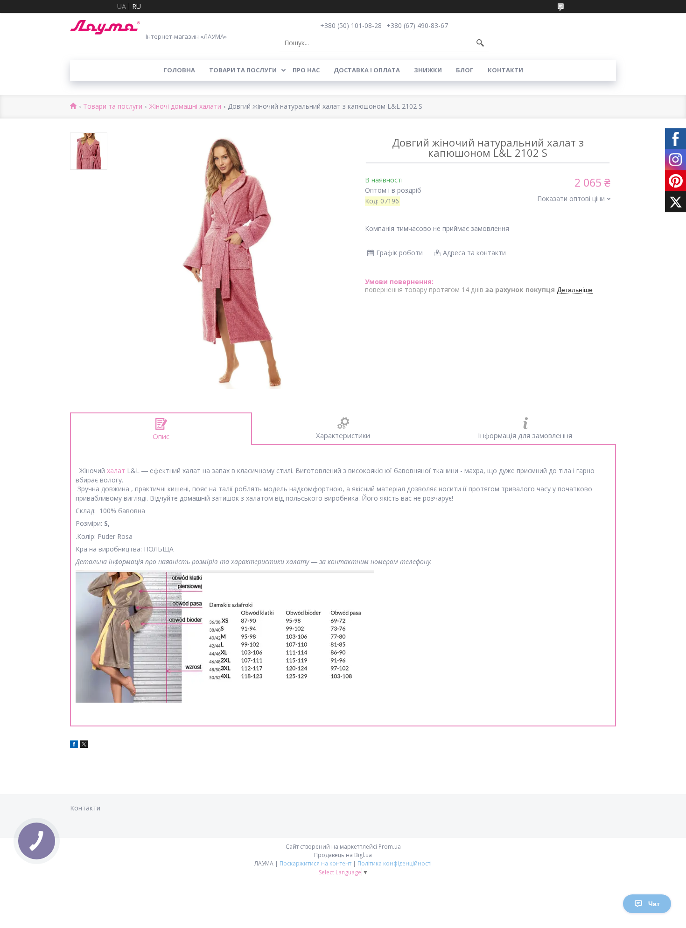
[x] (84, 745)
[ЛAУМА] (105, 27)
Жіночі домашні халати (185, 107)
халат (116, 470)
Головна (179, 70)
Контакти (505, 70)
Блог (465, 70)
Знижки (428, 70)
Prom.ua (389, 847)
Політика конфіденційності (394, 863)
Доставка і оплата (367, 70)
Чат (654, 903)
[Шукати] (480, 43)
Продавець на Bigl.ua (343, 855)
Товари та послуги (243, 70)
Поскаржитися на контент (315, 863)
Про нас (306, 70)
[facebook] (74, 745)
